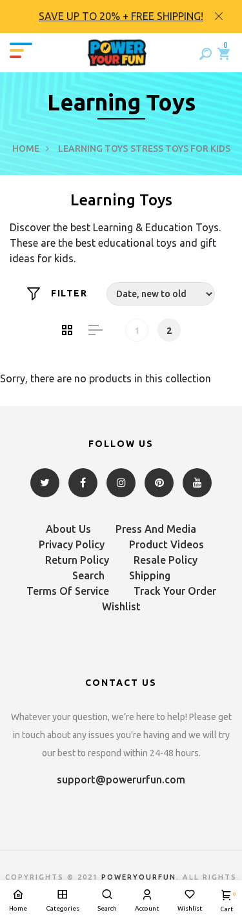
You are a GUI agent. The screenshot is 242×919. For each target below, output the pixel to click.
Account (147, 908)
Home (25, 148)
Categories (62, 908)
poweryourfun (138, 877)
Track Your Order (175, 591)
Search (88, 575)
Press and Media (156, 529)
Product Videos (166, 544)
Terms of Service (67, 591)
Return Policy (77, 560)
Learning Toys (93, 148)
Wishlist (121, 606)
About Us (68, 529)
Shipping (149, 575)
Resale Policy (165, 560)
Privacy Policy (72, 544)
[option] (121, 16)
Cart (226, 902)
